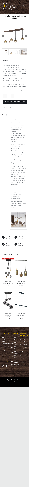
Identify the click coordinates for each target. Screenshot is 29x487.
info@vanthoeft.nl (7, 343)
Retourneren (23, 344)
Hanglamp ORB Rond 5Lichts (8, 315)
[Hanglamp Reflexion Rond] (8, 268)
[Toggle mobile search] (23, 6)
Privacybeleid (24, 348)
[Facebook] (6, 366)
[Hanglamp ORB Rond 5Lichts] (8, 300)
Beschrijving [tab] (5, 115)
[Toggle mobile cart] (26, 7)
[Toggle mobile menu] (26, 6)
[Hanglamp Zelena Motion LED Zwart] (21, 300)
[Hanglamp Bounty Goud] (21, 268)
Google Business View (22, 353)
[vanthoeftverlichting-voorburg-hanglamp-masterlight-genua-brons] (14, 36)
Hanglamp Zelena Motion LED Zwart (21, 315)
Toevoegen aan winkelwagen (15, 101)
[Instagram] (3, 366)
